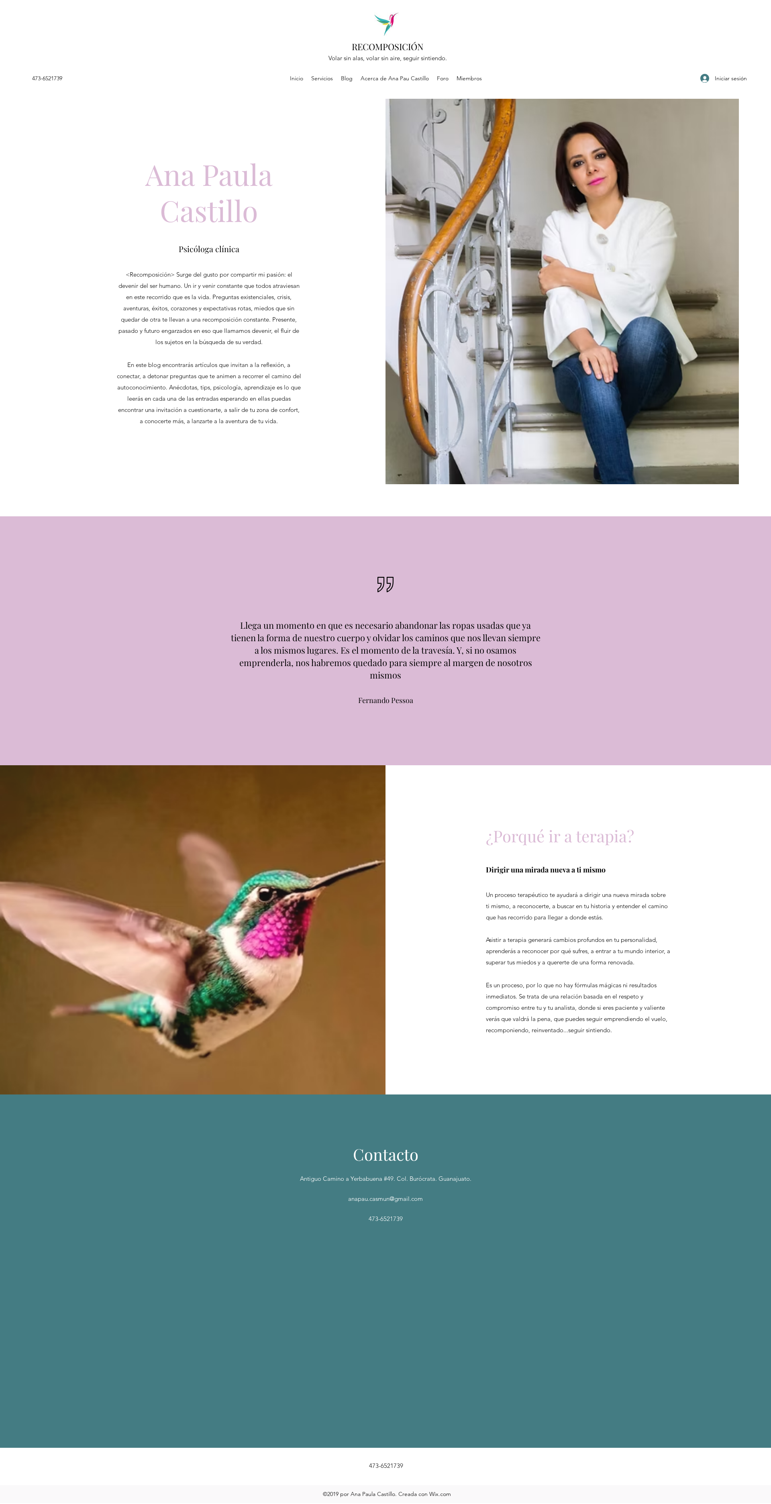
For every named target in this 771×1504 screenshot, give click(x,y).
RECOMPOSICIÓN (388, 47)
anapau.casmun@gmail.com (385, 1198)
